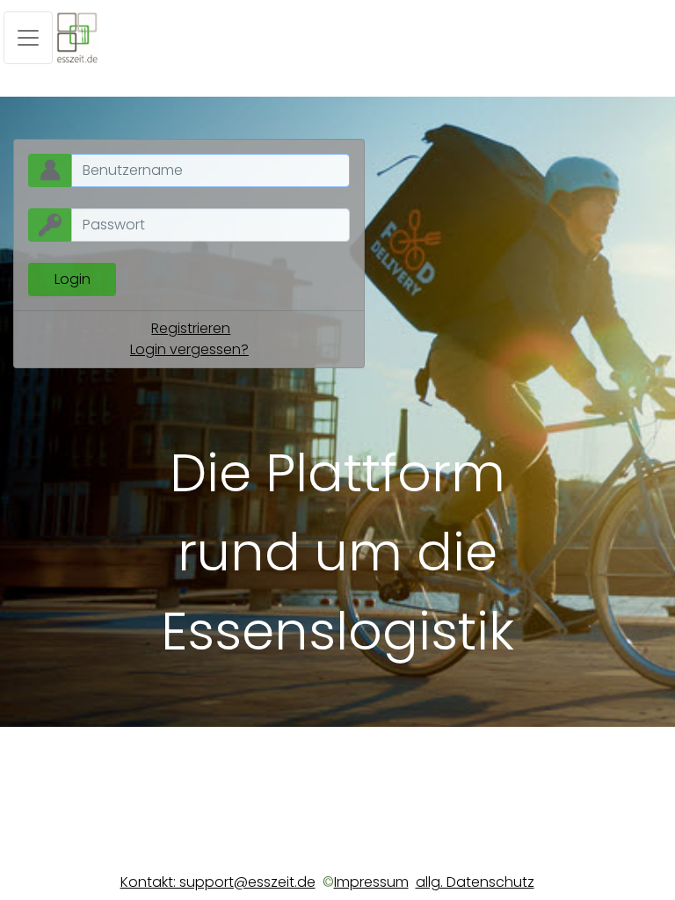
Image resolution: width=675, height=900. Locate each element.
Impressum (371, 882)
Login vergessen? (189, 349)
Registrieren (190, 328)
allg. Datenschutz (475, 882)
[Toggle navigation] (28, 37)
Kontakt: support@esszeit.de (218, 882)
